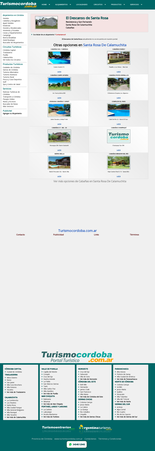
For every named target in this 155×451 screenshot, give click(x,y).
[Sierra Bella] (59, 170)
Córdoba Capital (9, 50)
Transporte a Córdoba (11, 97)
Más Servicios (8, 106)
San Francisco (85, 392)
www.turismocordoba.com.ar (68, 438)
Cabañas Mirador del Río (118, 154)
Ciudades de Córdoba (11, 67)
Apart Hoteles (8, 23)
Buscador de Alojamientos (13, 42)
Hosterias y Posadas (11, 30)
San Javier (10, 382)
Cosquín (46, 374)
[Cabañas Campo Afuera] (59, 91)
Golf (4, 82)
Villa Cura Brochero (14, 385)
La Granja (84, 409)
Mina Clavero (12, 377)
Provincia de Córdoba (42, 438)
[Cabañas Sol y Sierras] (59, 65)
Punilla (5, 55)
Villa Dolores (12, 387)
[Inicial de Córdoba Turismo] (18, 7)
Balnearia (47, 399)
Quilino (119, 392)
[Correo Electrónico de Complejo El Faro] (118, 125)
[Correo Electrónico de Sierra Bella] (59, 177)
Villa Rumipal (12, 412)
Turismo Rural (8, 77)
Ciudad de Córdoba (14, 372)
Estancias (6, 25)
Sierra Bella (59, 154)
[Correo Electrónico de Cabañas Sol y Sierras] (59, 73)
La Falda (46, 381)
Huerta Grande (49, 379)
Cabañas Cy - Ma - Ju (59, 127)
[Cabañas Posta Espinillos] (118, 91)
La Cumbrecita (12, 400)
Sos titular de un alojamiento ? (49, 34)
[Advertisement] (89, 206)
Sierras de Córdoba (10, 70)
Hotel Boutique (9, 40)
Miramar (46, 401)
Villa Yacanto (12, 415)
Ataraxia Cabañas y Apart (59, 101)
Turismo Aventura (10, 74)
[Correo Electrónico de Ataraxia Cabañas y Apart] (59, 125)
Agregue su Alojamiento (12, 113)
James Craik (84, 389)
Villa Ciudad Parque (14, 407)
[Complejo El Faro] (118, 117)
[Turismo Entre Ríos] (58, 436)
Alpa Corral (121, 409)
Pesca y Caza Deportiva (12, 79)
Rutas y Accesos (9, 101)
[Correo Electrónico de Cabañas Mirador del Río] (118, 177)
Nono (9, 380)
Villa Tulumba (122, 397)
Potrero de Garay (123, 374)
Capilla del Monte (50, 372)
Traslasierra (7, 52)
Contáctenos (90, 438)
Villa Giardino (48, 391)
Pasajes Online (9, 99)
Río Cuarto (121, 412)
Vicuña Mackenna (50, 414)
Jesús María (84, 405)
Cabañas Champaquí (118, 127)
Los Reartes (11, 403)
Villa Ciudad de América (126, 376)
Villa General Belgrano (15, 410)
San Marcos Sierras (51, 384)
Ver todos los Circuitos (12, 60)
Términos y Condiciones (109, 438)
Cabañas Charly (118, 49)
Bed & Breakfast (9, 37)
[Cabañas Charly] (118, 65)
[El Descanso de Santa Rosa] (46, 29)
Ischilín (119, 387)
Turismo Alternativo (10, 72)
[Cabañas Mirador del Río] (118, 170)
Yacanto (10, 390)
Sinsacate (120, 394)
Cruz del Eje (48, 376)
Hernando (84, 387)
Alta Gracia (121, 372)
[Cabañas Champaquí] (118, 143)
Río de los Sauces (124, 414)
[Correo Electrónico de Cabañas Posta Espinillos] (118, 99)
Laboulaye (47, 412)
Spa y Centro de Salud (11, 84)
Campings (7, 35)
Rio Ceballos (85, 412)
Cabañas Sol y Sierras (59, 49)
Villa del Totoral (123, 399)
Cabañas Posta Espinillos (119, 75)
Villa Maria (84, 394)
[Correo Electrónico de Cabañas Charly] (118, 73)
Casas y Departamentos (12, 33)
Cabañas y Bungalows (11, 21)
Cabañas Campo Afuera (59, 75)
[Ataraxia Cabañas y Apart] (59, 117)
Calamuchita (8, 57)
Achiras (120, 407)
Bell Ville (83, 384)
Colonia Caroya (86, 402)
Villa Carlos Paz (49, 389)
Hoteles (6, 18)
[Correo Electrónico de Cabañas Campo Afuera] (59, 99)
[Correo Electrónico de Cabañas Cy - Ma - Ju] (59, 151)
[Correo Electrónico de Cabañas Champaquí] (118, 151)
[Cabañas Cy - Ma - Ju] (59, 143)
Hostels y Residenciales (12, 28)
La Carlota (47, 409)
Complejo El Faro (119, 101)
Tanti (45, 386)
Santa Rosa (11, 405)
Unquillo (83, 414)
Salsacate (84, 374)
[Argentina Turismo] (95, 436)
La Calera (84, 407)
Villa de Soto (85, 376)
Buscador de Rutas (10, 104)
